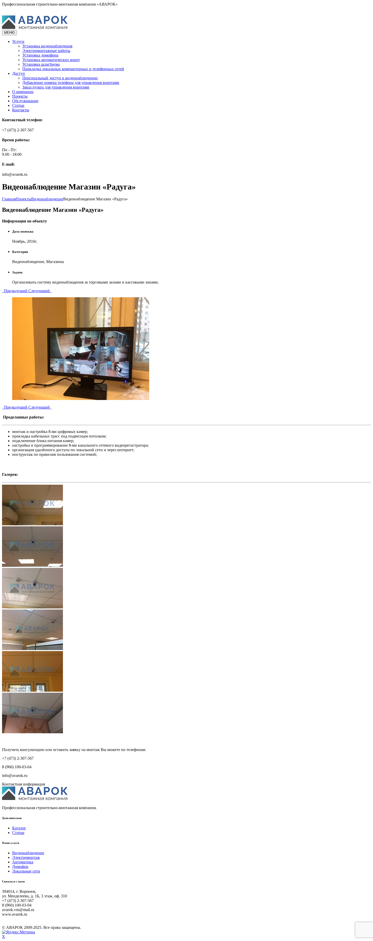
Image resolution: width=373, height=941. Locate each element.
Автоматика (22, 862)
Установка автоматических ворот (51, 60)
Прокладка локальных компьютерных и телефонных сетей (73, 69)
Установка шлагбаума (41, 64)
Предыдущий (15, 291)
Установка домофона (40, 55)
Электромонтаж (26, 857)
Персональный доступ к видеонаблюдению (60, 78)
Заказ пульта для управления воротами (55, 87)
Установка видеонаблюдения (47, 46)
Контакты (20, 110)
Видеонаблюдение (28, 853)
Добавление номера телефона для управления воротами (70, 82)
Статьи (18, 105)
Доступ (18, 73)
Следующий (40, 291)
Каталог (19, 828)
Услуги (18, 41)
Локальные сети (26, 871)
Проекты (20, 96)
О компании (22, 92)
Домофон (20, 866)
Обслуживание (25, 101)
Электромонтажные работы (46, 50)
